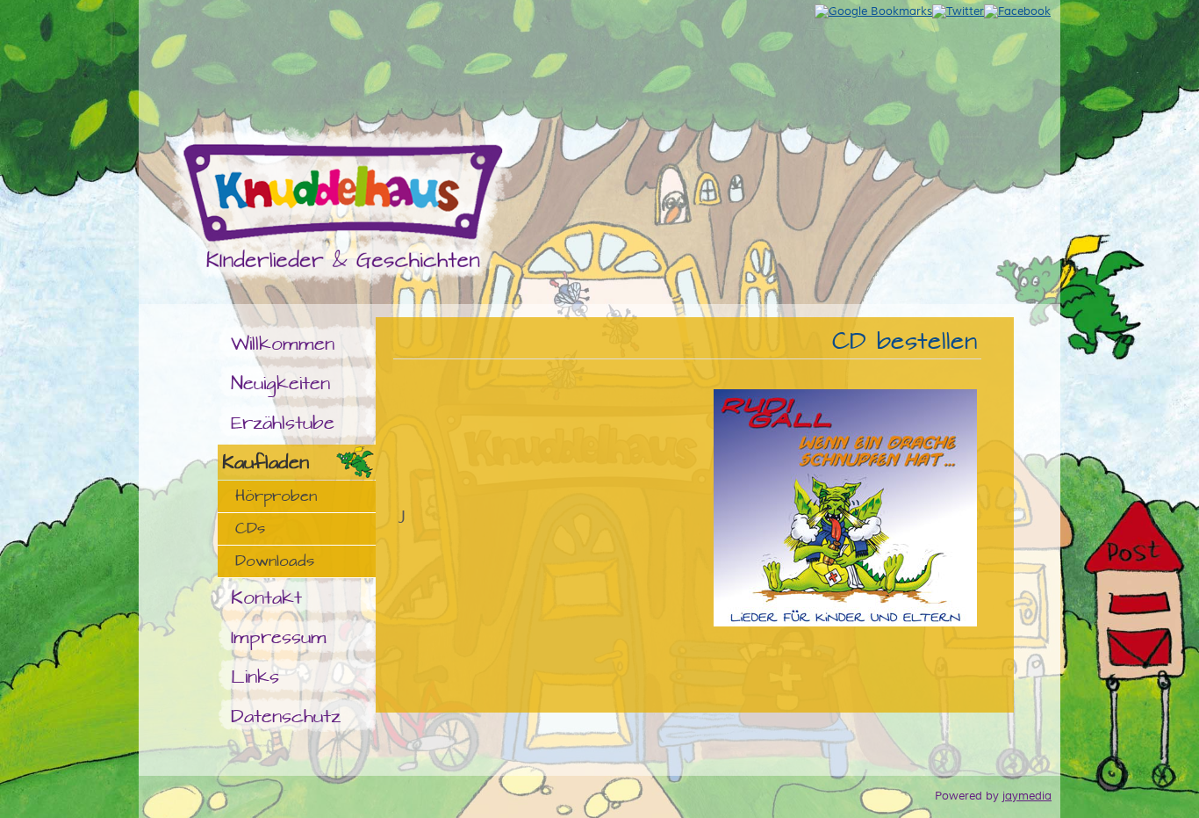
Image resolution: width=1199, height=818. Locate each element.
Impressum (279, 637)
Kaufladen (265, 462)
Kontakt (266, 598)
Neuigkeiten (280, 383)
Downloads (274, 561)
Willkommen (282, 344)
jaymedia (1027, 796)
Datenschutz (286, 716)
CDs (250, 529)
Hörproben (276, 496)
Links (255, 677)
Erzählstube (282, 423)
